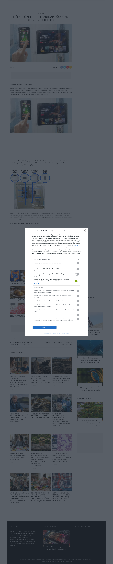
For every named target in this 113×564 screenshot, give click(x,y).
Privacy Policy (65, 333)
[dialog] (56, 282)
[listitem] (56, 259)
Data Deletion (47, 333)
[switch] (77, 263)
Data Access (56, 333)
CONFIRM (45, 327)
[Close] (85, 231)
